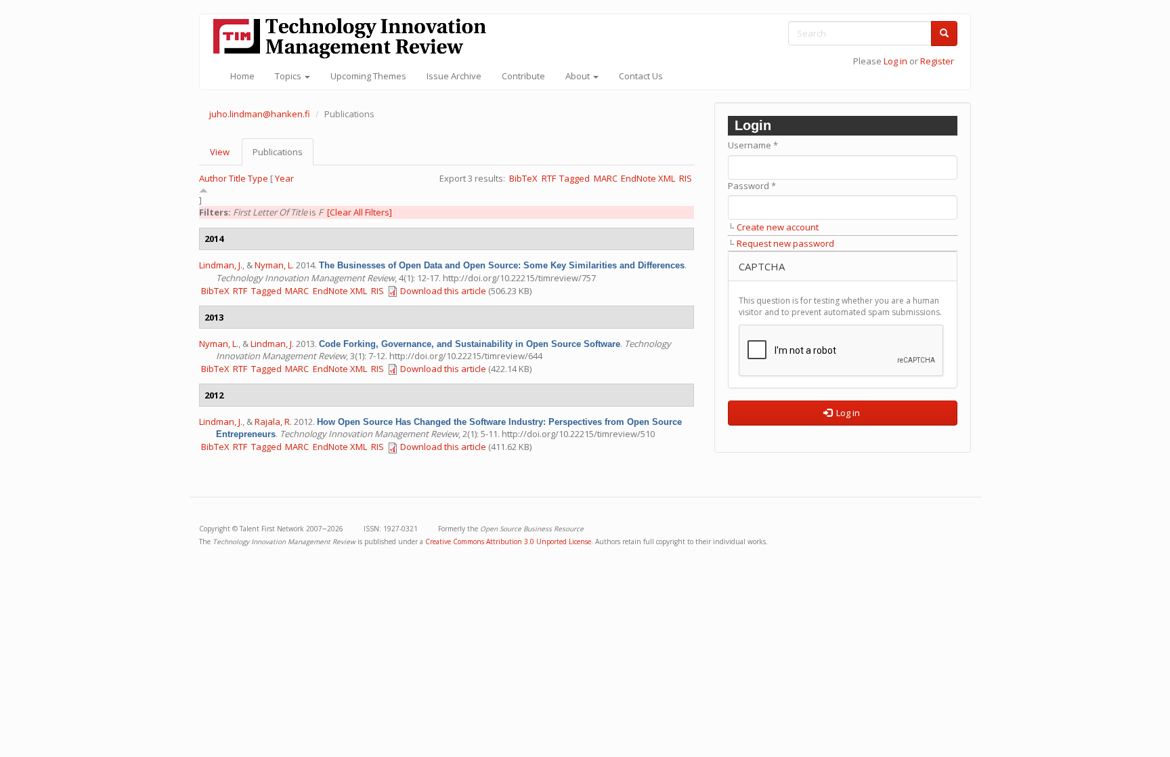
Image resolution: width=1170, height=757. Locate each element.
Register (937, 61)
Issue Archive (454, 76)
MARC (606, 178)
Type (258, 178)
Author (213, 178)
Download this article (443, 291)
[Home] (355, 38)
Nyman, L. (274, 265)
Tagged (574, 178)
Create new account (778, 227)
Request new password (785, 243)
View (220, 152)
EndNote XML (648, 178)
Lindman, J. (220, 265)
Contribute (523, 76)
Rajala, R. (273, 421)
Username (753, 145)
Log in (895, 61)
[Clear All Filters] (359, 212)
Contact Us (641, 76)
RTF (549, 178)
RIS (685, 178)
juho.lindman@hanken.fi (259, 114)
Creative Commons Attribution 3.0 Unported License (508, 541)
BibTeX (523, 178)
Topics (289, 76)
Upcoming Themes (368, 76)
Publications (283, 156)
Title (237, 178)
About (578, 76)
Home (242, 76)
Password (752, 186)
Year (284, 178)
